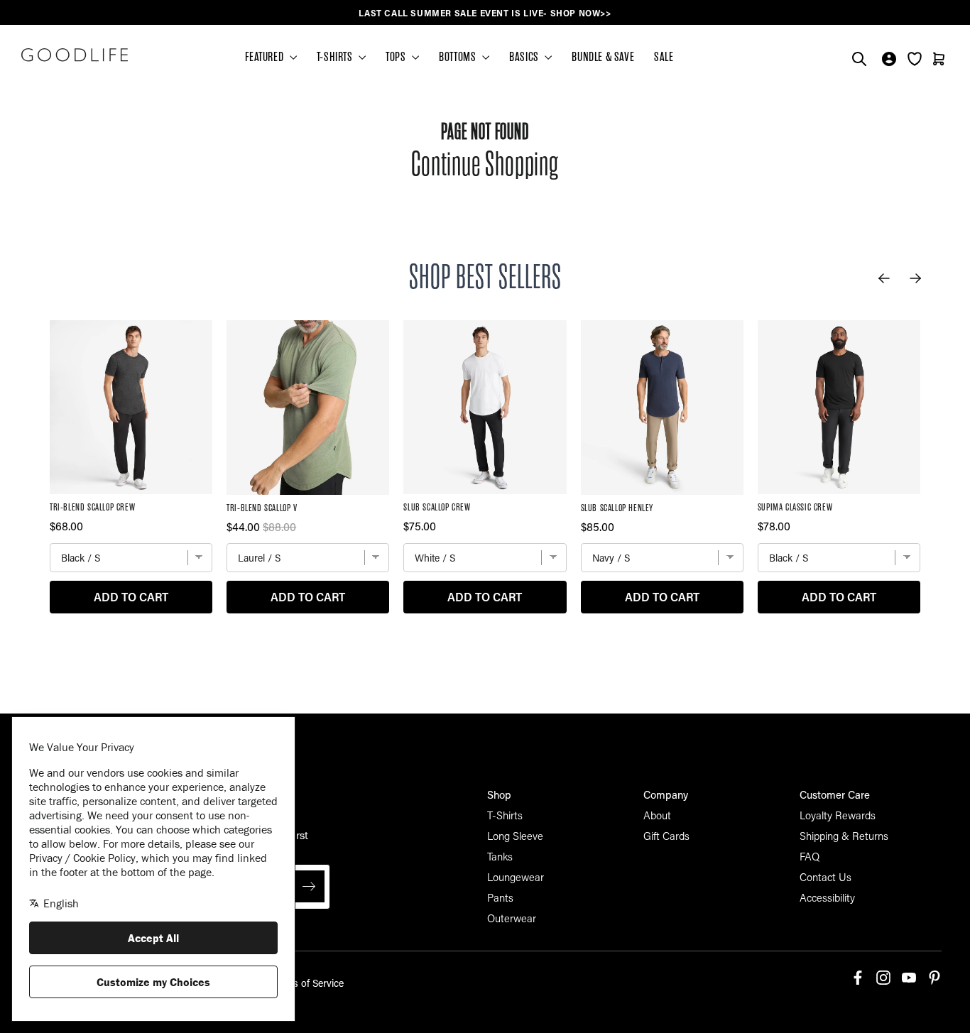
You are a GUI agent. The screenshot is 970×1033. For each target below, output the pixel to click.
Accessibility (827, 897)
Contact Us (825, 877)
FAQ (809, 856)
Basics (525, 57)
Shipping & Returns (844, 836)
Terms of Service (307, 983)
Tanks (500, 856)
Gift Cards (666, 836)
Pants (500, 897)
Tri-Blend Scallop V (262, 508)
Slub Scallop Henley (617, 508)
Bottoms (459, 57)
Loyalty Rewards (838, 815)
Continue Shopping (485, 164)
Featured (265, 57)
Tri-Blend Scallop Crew (92, 507)
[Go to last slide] (884, 278)
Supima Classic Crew (795, 507)
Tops (397, 57)
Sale (663, 57)
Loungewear (515, 877)
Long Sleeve (515, 836)
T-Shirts (505, 815)
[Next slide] (915, 278)
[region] (485, 13)
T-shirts (336, 57)
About (657, 815)
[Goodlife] (74, 54)
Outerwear (511, 918)
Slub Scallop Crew (436, 507)
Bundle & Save (603, 57)
